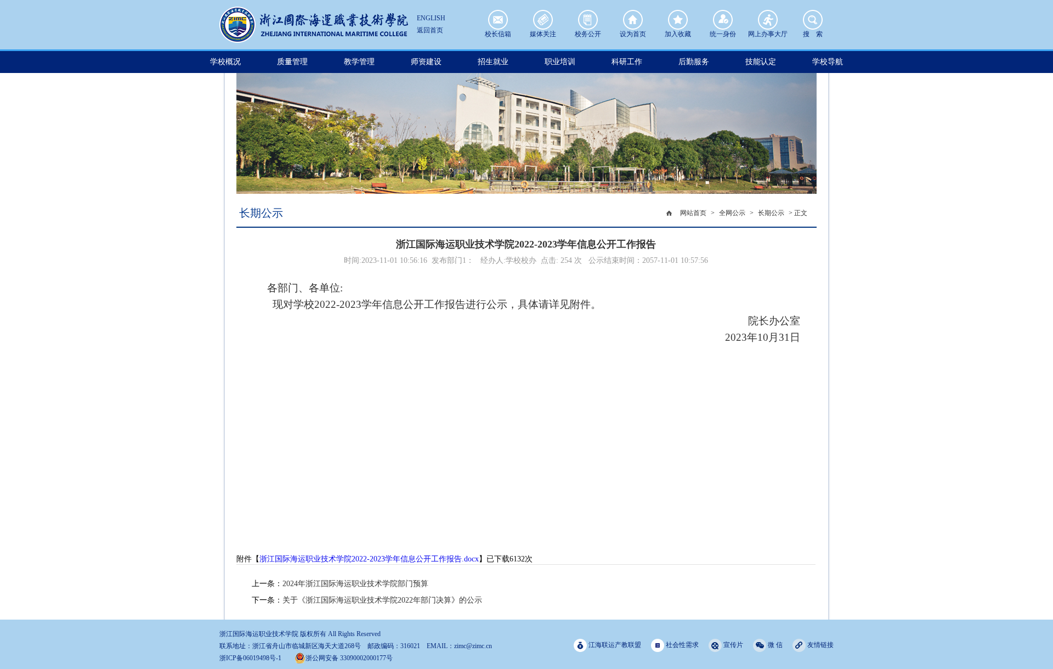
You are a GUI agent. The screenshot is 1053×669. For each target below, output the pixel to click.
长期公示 (771, 213)
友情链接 (820, 645)
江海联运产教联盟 (614, 645)
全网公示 (732, 213)
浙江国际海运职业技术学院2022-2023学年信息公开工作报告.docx (369, 559)
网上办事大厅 (768, 20)
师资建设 (426, 62)
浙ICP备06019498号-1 (250, 658)
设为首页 (633, 20)
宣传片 (732, 645)
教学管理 (359, 62)
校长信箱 (498, 20)
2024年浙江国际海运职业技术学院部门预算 (355, 584)
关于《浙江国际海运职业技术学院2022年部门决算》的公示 (382, 600)
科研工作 (627, 62)
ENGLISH (431, 18)
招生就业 (493, 62)
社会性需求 (681, 645)
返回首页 (430, 30)
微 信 (774, 645)
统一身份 (723, 20)
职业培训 (560, 62)
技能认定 (760, 62)
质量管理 (292, 62)
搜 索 (813, 20)
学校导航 (827, 62)
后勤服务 (693, 62)
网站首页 (693, 213)
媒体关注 (543, 20)
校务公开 (588, 20)
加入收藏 (678, 20)
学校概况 (225, 62)
